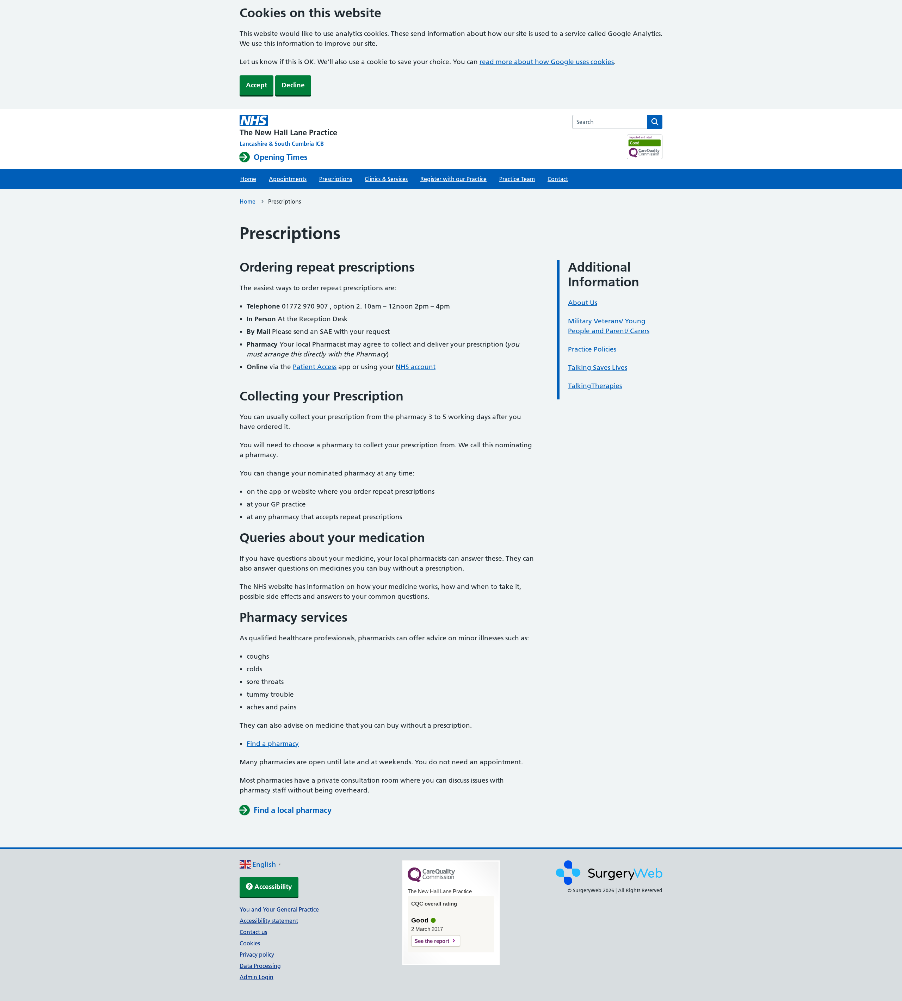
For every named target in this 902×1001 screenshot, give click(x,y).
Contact (558, 178)
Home (248, 178)
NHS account (415, 367)
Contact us (253, 931)
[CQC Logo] (431, 880)
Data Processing (260, 965)
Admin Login (256, 977)
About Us (582, 303)
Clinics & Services (386, 178)
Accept (256, 85)
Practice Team (517, 178)
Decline (293, 85)
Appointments (288, 178)
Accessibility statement (269, 920)
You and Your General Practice (279, 909)
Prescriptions (335, 178)
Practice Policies (592, 349)
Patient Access (314, 367)
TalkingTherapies (595, 386)
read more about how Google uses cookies (547, 62)
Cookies (250, 943)
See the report (431, 941)
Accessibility (272, 887)
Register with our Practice (453, 178)
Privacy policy (257, 954)
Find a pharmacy (273, 744)
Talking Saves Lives (597, 367)
